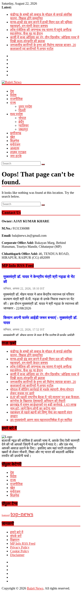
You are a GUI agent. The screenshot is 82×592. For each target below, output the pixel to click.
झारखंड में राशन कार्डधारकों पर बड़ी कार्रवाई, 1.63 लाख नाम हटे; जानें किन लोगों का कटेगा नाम (43, 406)
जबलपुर (23, 129)
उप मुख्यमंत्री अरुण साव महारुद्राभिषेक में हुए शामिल (41, 420)
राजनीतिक (16, 99)
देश (12, 91)
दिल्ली (22, 110)
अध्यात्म (14, 148)
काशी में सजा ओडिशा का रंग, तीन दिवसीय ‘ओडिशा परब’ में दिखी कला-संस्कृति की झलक (44, 39)
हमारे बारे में (16, 532)
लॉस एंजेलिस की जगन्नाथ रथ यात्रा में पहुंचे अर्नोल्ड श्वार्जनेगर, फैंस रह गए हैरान (40, 31)
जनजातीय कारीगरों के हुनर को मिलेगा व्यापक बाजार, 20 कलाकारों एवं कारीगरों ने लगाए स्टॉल (43, 47)
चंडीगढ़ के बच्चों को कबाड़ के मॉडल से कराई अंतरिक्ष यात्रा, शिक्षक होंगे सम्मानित (41, 16)
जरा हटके (16, 156)
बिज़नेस (14, 140)
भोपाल (22, 118)
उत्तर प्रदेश (25, 106)
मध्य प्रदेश (16, 114)
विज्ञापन (14, 539)
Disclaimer (17, 555)
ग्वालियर (24, 125)
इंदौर (21, 121)
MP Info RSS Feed (22, 543)
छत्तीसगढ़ (15, 133)
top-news (22, 513)
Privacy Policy (19, 547)
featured (6, 515)
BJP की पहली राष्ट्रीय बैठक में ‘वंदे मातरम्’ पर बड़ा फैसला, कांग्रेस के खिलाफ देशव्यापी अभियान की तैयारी (45, 399)
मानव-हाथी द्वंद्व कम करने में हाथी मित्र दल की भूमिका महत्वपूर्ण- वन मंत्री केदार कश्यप (41, 24)
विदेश (13, 95)
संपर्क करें (15, 536)
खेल (12, 137)
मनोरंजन (15, 144)
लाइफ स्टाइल (18, 152)
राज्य (13, 102)
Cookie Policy (19, 551)
